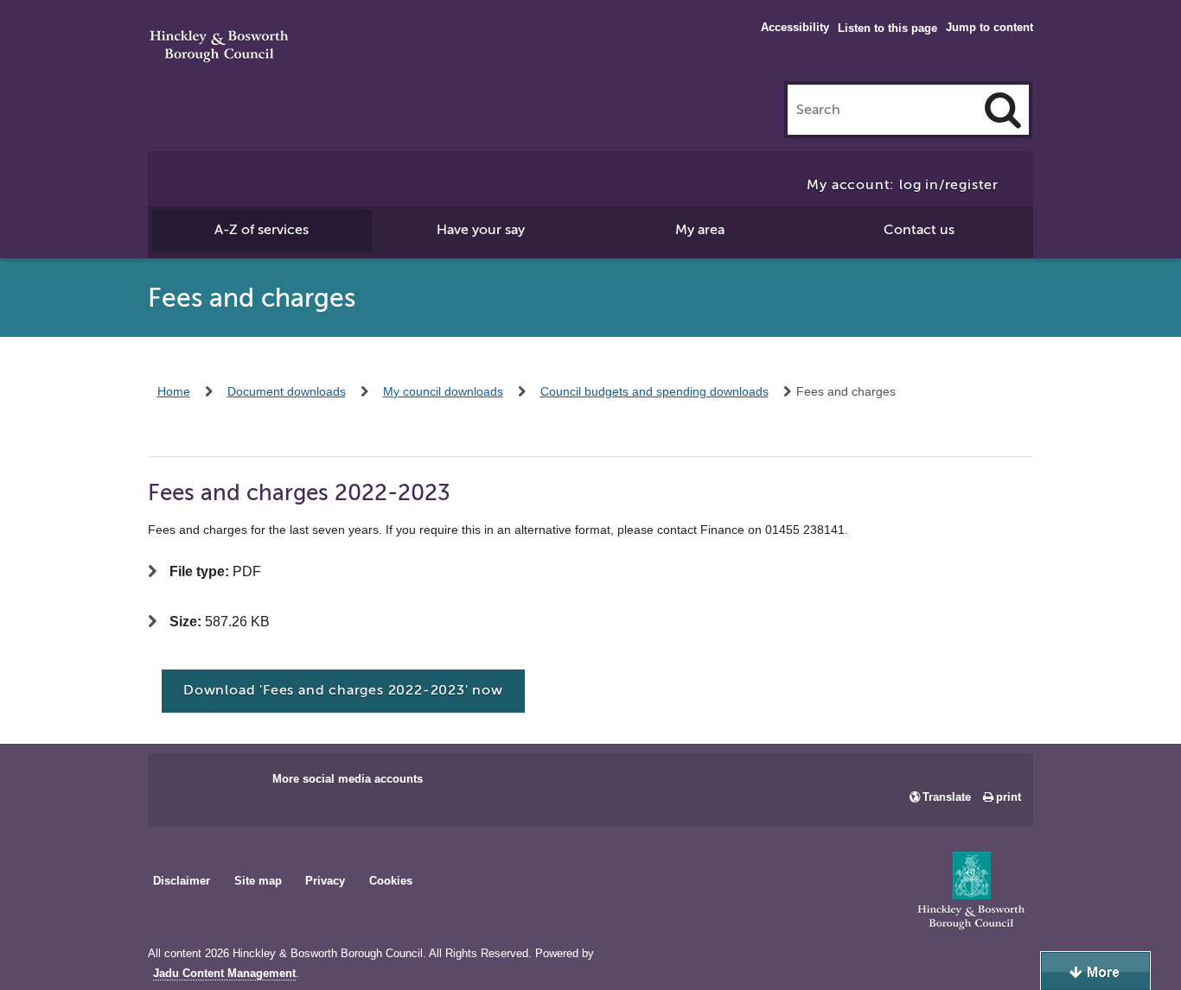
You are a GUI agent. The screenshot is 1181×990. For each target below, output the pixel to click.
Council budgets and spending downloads (654, 391)
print (1008, 796)
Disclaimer (181, 880)
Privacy (325, 880)
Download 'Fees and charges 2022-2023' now (343, 690)
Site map (258, 880)
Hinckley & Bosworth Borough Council (219, 47)
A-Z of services (261, 230)
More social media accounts (347, 778)
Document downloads (286, 391)
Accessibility (795, 27)
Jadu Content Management (224, 974)
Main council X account (233, 784)
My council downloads (443, 391)
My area (700, 230)
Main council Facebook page (179, 784)
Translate (946, 796)
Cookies (390, 880)
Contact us (919, 230)
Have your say (481, 230)
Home (173, 391)
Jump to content (989, 27)
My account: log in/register (903, 185)
